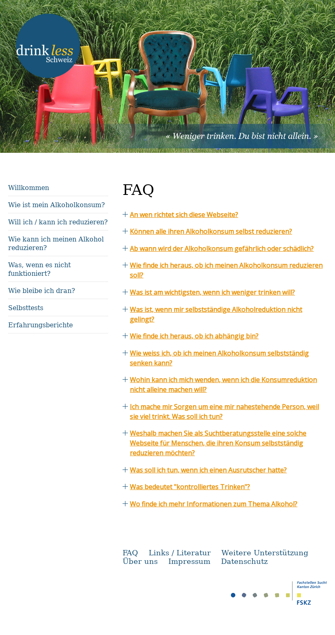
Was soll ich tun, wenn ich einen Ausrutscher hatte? (208, 469)
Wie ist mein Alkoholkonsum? (56, 205)
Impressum (189, 561)
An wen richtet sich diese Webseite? (184, 214)
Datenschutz (244, 561)
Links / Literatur (180, 552)
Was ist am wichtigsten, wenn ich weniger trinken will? (212, 292)
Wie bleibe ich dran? (41, 291)
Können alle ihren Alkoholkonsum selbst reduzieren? (211, 231)
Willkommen (28, 188)
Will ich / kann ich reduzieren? (58, 222)
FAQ (130, 552)
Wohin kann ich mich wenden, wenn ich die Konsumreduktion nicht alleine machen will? (223, 384)
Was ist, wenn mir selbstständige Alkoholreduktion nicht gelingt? (216, 314)
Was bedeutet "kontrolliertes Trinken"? (190, 486)
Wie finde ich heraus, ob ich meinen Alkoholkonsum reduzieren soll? (226, 270)
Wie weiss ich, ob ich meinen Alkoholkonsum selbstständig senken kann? (219, 358)
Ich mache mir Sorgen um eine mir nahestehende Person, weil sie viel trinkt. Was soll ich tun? (224, 411)
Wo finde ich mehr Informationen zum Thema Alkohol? (213, 503)
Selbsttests (25, 308)
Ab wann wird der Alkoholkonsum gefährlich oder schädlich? (222, 248)
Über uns (140, 561)
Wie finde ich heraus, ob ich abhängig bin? (194, 335)
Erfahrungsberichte (40, 325)
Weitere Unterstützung (264, 552)
